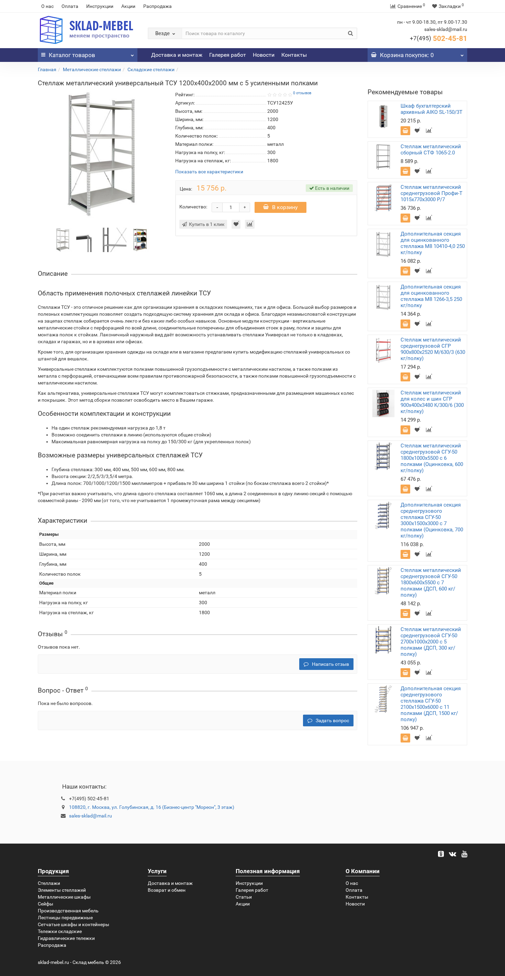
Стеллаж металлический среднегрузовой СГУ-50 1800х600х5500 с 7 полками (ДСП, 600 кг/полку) (431, 582)
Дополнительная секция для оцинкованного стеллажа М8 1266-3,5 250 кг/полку (431, 296)
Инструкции (99, 6)
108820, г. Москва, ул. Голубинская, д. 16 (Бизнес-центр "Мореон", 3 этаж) (151, 807)
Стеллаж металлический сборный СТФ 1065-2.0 (431, 149)
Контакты (294, 55)
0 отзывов (302, 93)
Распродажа (157, 6)
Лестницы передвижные (65, 917)
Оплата (69, 6)
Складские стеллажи (151, 69)
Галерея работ (227, 55)
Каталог (72, 55)
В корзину (285, 207)
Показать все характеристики (209, 171)
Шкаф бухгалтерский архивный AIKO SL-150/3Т (431, 109)
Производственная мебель (68, 910)
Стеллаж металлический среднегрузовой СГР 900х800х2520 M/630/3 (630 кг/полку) (433, 349)
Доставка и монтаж (176, 55)
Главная (47, 69)
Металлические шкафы (64, 897)
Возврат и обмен (167, 890)
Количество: (193, 206)
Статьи (244, 897)
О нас (47, 6)
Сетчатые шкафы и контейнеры (73, 924)
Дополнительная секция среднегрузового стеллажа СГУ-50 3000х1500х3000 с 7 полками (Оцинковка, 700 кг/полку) (432, 520)
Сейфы (45, 904)
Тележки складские (60, 931)
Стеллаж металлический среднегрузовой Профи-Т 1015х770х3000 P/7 (431, 193)
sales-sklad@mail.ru (90, 815)
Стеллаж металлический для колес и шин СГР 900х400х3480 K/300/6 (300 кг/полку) (432, 402)
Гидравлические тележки (66, 938)
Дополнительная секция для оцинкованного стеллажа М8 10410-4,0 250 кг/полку (433, 243)
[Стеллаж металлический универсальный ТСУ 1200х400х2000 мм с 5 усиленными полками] (62, 239)
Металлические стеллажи (92, 69)
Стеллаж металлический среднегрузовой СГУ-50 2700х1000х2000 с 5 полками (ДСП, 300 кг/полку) (431, 641)
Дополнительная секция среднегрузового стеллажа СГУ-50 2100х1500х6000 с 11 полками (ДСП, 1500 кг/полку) (431, 704)
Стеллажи (49, 883)
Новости (263, 55)
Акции (128, 6)
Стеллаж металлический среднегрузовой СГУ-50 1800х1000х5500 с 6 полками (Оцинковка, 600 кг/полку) (432, 458)
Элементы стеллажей (62, 890)
